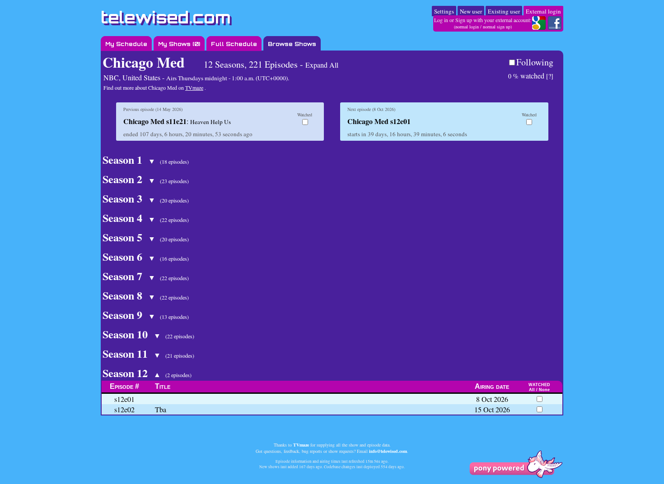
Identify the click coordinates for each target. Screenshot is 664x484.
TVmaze (194, 87)
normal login (467, 26)
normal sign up (496, 26)
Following (534, 62)
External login (543, 11)
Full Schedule (234, 44)
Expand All (321, 64)
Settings (444, 11)
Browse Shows (292, 44)
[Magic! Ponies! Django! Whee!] (515, 475)
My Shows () (179, 44)
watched (526, 75)
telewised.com (166, 17)
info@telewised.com (388, 451)
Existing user (504, 11)
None (544, 389)
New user (471, 11)
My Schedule (126, 44)
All (532, 389)
